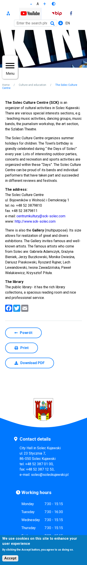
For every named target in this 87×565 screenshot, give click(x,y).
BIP (57, 13)
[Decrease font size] (31, 4)
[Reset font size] (38, 4)
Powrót (26, 333)
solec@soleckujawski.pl (49, 475)
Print (24, 348)
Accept (10, 558)
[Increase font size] (44, 4)
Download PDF (32, 363)
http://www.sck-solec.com (35, 221)
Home (6, 84)
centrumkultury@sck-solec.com (41, 216)
